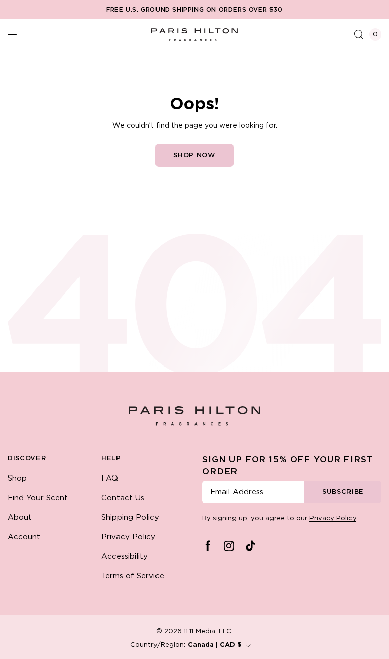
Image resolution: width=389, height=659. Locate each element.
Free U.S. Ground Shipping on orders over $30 (194, 10)
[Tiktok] (250, 546)
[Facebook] (207, 546)
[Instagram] (229, 546)
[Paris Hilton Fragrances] (194, 34)
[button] (12, 34)
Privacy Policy (332, 518)
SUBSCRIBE (343, 492)
